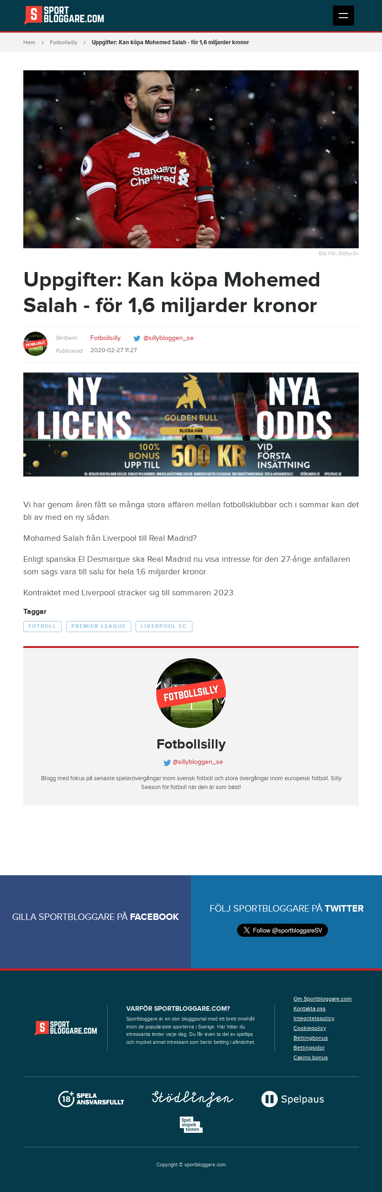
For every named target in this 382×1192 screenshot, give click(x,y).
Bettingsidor (309, 1047)
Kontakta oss (309, 1008)
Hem (29, 42)
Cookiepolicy (309, 1028)
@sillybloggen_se (168, 338)
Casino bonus (310, 1057)
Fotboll (42, 626)
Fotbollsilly (63, 42)
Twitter (344, 908)
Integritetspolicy (313, 1018)
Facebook (154, 917)
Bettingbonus (310, 1038)
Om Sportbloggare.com (322, 998)
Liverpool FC (164, 626)
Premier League (98, 626)
